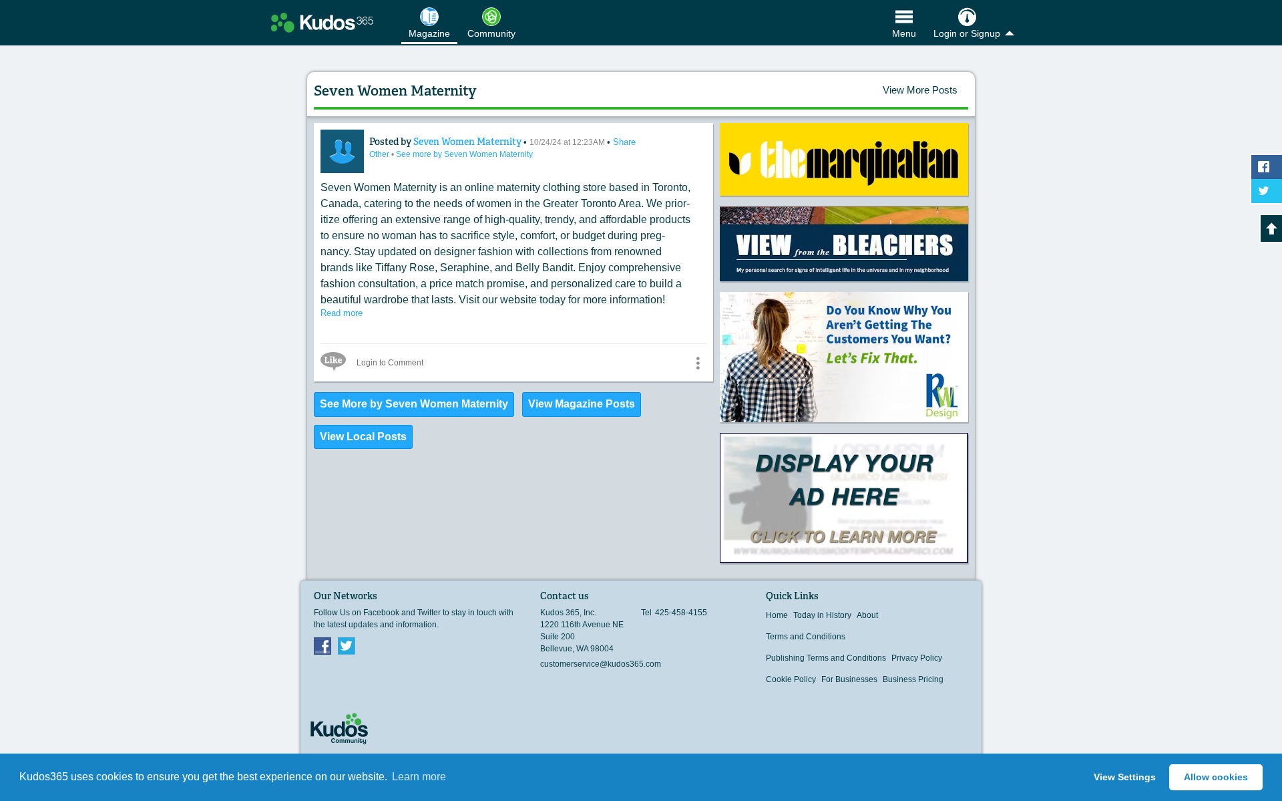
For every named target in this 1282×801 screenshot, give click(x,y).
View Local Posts (363, 436)
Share (624, 142)
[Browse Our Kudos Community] (322, 22)
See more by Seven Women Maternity (464, 154)
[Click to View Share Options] (698, 362)
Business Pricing (913, 679)
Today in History (822, 615)
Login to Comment (390, 362)
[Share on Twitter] (1266, 191)
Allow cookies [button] (1216, 777)
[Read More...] (844, 159)
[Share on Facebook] (1266, 167)
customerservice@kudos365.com (600, 664)
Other (380, 154)
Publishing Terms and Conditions (826, 658)
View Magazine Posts (581, 404)
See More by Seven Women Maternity (414, 404)
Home (777, 615)
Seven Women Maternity (468, 142)
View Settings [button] (1125, 777)
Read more (341, 313)
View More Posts (920, 90)
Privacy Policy (916, 658)
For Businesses (849, 679)
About (867, 615)
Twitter (346, 645)
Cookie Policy (791, 679)
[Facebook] (322, 645)
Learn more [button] (419, 776)
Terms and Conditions (805, 636)
